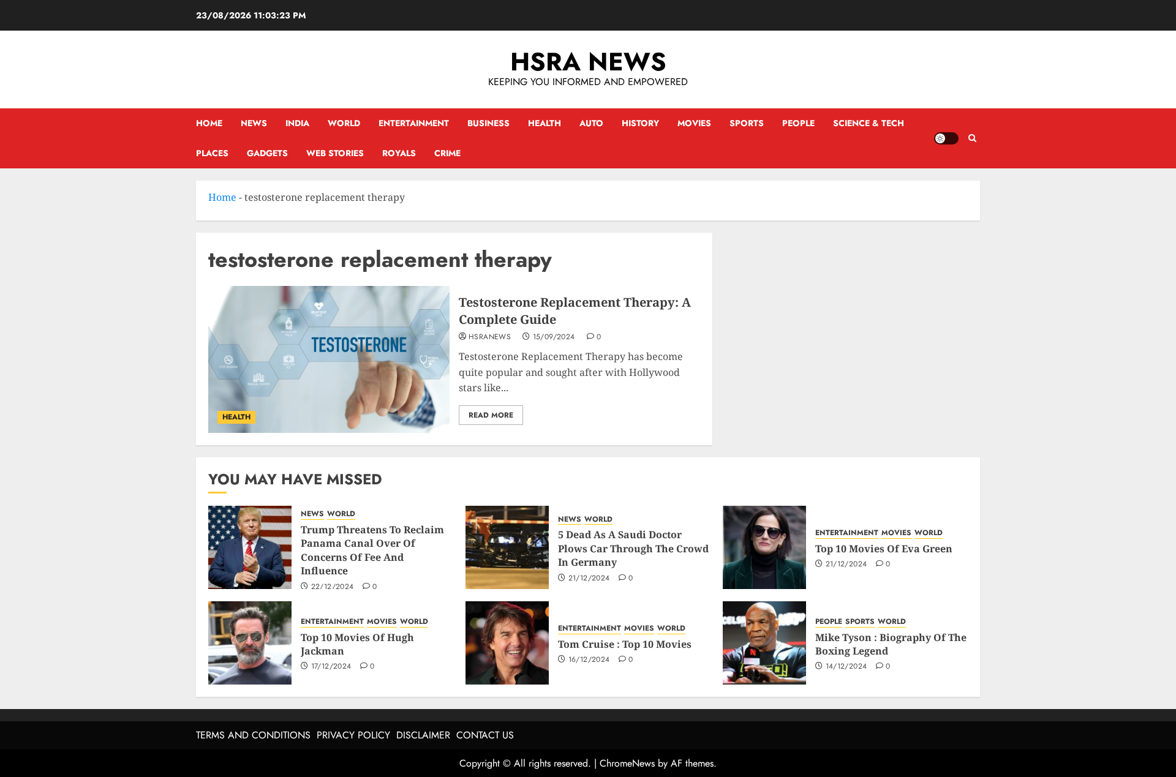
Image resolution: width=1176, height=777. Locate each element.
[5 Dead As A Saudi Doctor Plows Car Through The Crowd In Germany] (507, 547)
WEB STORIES (335, 153)
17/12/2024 (331, 667)
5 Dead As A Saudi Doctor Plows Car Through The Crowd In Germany (633, 548)
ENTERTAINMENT (414, 123)
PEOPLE (798, 123)
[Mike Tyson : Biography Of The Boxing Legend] (764, 643)
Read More (491, 415)
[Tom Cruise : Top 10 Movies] (507, 643)
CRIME (447, 153)
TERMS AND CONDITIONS (253, 735)
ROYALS (399, 153)
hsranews (490, 337)
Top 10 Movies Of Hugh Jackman (357, 644)
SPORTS (746, 123)
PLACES (212, 153)
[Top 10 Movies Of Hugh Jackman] (250, 643)
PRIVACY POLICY (353, 735)
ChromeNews (627, 763)
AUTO (591, 123)
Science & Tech (868, 123)
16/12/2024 (589, 660)
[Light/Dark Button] (946, 138)
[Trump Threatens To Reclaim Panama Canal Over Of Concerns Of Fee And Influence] (250, 547)
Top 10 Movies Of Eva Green (883, 548)
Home (209, 123)
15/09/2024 (554, 337)
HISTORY (640, 123)
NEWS (254, 123)
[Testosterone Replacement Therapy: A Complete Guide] (329, 359)
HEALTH (544, 123)
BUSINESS (488, 123)
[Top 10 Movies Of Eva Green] (764, 547)
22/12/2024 (332, 587)
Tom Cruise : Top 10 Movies (625, 644)
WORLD (344, 123)
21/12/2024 (589, 579)
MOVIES (694, 123)
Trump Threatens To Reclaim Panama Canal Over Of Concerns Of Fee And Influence (372, 550)
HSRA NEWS (588, 61)
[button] (972, 138)
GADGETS (267, 153)
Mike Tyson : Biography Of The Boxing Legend (891, 644)
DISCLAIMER (423, 735)
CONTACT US (485, 735)
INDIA (297, 123)
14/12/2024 (846, 667)
